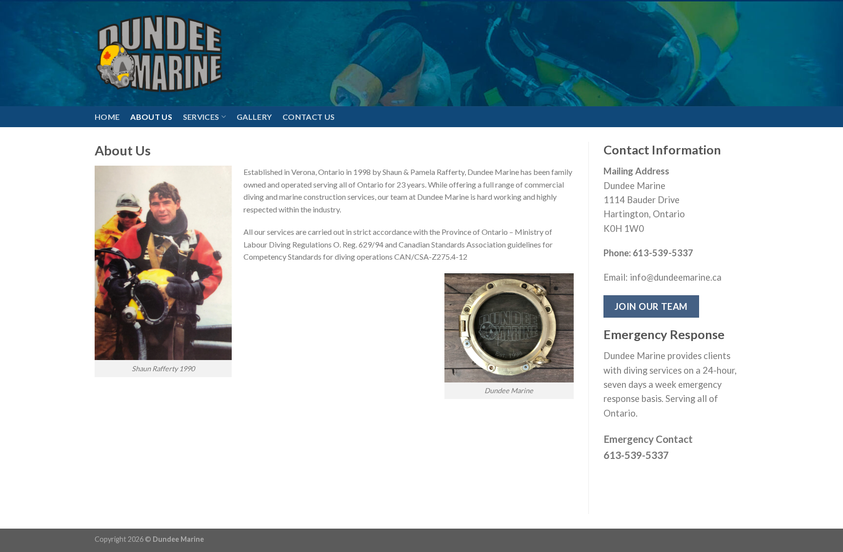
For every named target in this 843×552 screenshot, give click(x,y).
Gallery (254, 116)
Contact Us (308, 116)
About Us (151, 116)
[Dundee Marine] (159, 53)
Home (107, 116)
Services (201, 116)
